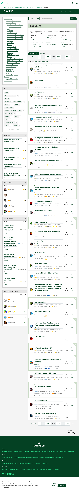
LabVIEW (10, 31)
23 (72, 242)
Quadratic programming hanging (43, 201)
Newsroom (30, 463)
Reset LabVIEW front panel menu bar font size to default (10, 267)
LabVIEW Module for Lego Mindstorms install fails (48, 160)
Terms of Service (39, 457)
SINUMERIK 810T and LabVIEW (43, 210)
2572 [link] (53, 57)
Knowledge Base (36, 46)
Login (69, 11)
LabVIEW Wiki (66, 46)
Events (47, 463)
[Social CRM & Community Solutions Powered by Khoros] (71, 431)
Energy (38, 451)
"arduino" (7, 116)
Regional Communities (12, 79)
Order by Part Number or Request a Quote (53, 457)
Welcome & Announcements (13, 21)
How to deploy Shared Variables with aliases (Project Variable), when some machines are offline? (47, 325)
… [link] (43, 57)
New (72, 70)
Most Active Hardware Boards (15, 59)
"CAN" (6, 125)
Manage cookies (53, 484)
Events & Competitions (12, 75)
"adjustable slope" (9, 107)
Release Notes (36, 44)
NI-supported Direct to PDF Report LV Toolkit (46, 273)
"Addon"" (7, 104)
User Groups (9, 69)
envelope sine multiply (41, 400)
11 (71, 67)
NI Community (8, 19)
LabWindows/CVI (12, 33)
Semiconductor (63, 451)
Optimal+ (6, 77)
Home (4, 7)
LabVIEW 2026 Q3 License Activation (9, 255)
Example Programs (11, 67)
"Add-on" (7, 98)
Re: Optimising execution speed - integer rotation (12, 165)
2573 (58, 57)
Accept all (62, 485)
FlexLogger (10, 53)
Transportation (71, 451)
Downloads (4, 469)
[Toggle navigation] (10, 3)
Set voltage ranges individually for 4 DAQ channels (48, 138)
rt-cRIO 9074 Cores (40, 336)
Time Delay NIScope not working (9, 279)
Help (75, 11)
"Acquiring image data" (10, 95)
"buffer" (16, 116)
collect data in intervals (41, 264)
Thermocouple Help (40, 252)
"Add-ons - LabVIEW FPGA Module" (13, 101)
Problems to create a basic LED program (45, 373)
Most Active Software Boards (34, 7)
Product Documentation (14, 469)
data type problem (40, 92)
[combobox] (54, 18)
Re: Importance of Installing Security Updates (12, 140)
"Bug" (6, 119)
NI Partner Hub (8, 81)
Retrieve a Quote (30, 457)
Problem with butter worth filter (43, 386)
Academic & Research (7, 451)
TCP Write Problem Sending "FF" (43, 348)
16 (72, 189)
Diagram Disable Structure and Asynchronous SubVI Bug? (47, 189)
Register (63, 11)
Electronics (33, 451)
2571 (48, 57)
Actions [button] (42, 53)
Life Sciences (55, 451)
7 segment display (40, 241)
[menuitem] (72, 3)
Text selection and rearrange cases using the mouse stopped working (9, 228)
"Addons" (17, 104)
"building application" (9, 122)
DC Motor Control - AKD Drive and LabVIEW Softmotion (46, 148)
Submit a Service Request (45, 469)
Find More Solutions (14, 218)
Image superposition (40, 302)
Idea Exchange (10, 71)
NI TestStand (10, 43)
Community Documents (12, 65)
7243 (67, 57)
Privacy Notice (24, 483)
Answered (37, 61)
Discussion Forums (20, 7)
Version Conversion (12, 51)
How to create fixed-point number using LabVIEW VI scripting (48, 360)
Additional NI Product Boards (15, 61)
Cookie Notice (34, 483)
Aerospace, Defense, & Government (21, 451)
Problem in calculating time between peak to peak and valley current (48, 66)
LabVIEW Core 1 (51, 44)
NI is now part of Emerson (7, 463)
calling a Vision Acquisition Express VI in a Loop (48, 174)
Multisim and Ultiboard (13, 49)
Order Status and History (19, 457)
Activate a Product (34, 469)
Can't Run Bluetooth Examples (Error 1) (45, 414)
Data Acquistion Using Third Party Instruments (47, 231)
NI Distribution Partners (7, 457)
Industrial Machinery (46, 451)
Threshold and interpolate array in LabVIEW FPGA (48, 126)
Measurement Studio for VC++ (15, 35)
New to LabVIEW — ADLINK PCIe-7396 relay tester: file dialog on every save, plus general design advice (10, 241)
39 (72, 361)
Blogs (7, 73)
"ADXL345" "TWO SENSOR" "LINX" (13, 110)
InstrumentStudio (11, 47)
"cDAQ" (15, 125)
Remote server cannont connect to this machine (47, 117)
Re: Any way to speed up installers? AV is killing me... (12, 174)
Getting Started (51, 37)
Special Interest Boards (13, 63)
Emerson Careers (23, 463)
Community (10, 7)
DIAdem (9, 45)
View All (14, 135)
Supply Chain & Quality (40, 463)
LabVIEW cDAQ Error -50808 (42, 311)
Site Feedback (56, 469)
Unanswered (44, 61)
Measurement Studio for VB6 (15, 37)
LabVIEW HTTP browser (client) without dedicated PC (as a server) (48, 106)
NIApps (64, 44)
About (16, 463)
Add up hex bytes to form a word (43, 222)
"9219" (6, 92)
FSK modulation (39, 80)
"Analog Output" (8, 113)
